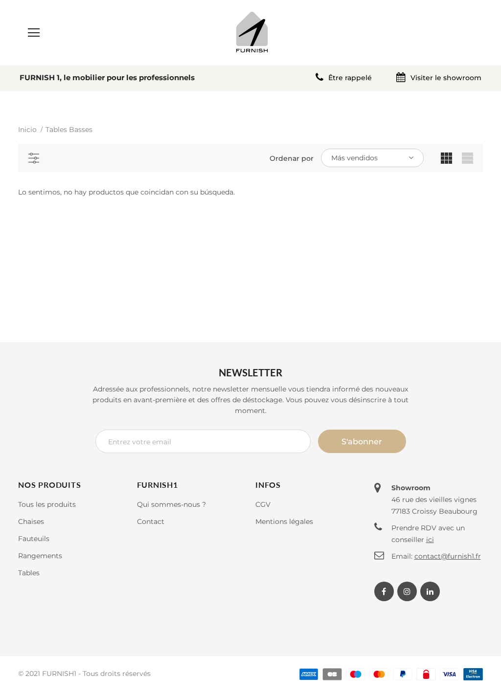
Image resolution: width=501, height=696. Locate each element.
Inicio (27, 129)
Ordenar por (292, 158)
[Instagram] (407, 591)
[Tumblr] (430, 591)
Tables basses (69, 129)
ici (430, 539)
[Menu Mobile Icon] (34, 33)
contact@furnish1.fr (447, 556)
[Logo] (252, 32)
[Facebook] (384, 591)
